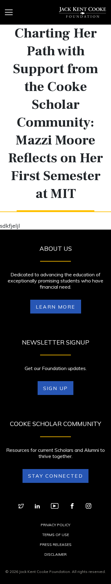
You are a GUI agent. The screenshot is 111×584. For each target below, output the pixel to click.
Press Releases (56, 544)
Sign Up (55, 388)
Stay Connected (55, 476)
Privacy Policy (55, 525)
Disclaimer (55, 554)
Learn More (56, 307)
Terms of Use (55, 534)
